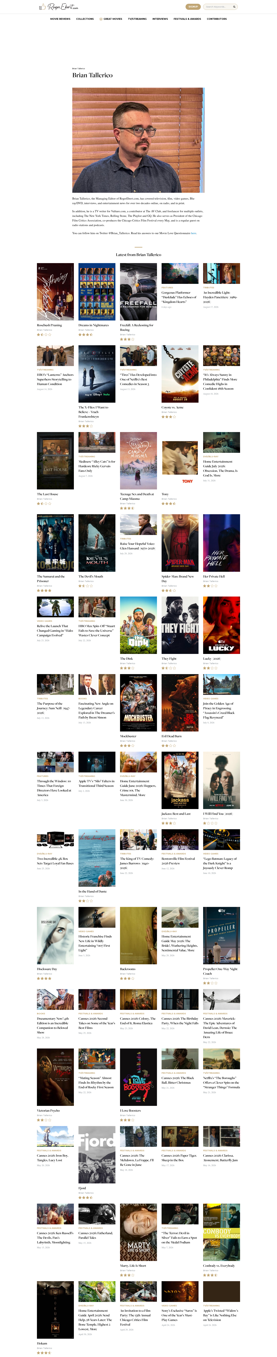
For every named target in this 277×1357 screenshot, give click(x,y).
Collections (85, 19)
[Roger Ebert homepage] (58, 6)
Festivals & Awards (187, 19)
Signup (193, 6)
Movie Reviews (60, 19)
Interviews (160, 19)
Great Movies (113, 19)
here (193, 233)
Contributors (217, 19)
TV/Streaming (137, 19)
